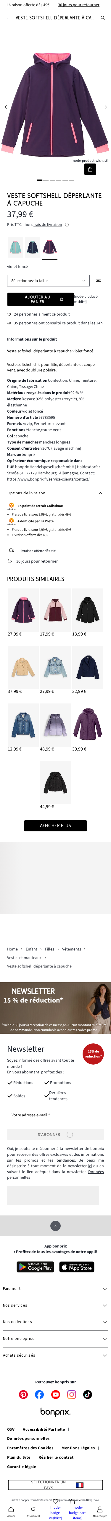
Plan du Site (18, 1457)
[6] (71, 180)
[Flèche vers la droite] (105, 107)
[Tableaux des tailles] (99, 281)
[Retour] (8, 18)
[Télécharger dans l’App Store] (76, 1267)
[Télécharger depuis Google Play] (35, 1267)
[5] (65, 180)
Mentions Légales (78, 1448)
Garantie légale (21, 1467)
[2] (46, 180)
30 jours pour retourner (78, 5)
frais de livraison (47, 225)
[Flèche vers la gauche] (5, 107)
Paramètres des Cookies (30, 1448)
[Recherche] (103, 18)
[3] (52, 180)
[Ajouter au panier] (90, 169)
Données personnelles (28, 1439)
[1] (39, 180)
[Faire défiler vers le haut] (55, 1226)
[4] (58, 180)
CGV (11, 1429)
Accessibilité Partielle (44, 1429)
